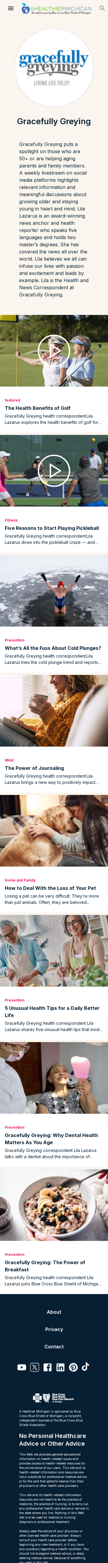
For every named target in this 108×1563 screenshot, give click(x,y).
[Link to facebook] (47, 1368)
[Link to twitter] (34, 1368)
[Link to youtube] (21, 1368)
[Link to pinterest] (73, 1368)
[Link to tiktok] (86, 1368)
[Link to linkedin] (60, 1368)
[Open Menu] (11, 8)
